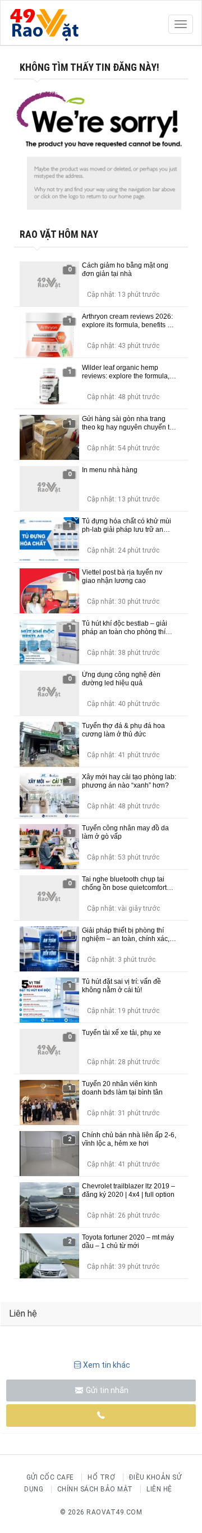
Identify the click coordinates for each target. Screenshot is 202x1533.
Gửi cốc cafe (50, 1477)
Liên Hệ (159, 1489)
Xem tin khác (106, 1364)
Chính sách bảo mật (95, 1489)
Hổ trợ (101, 1477)
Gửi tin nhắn (106, 1390)
